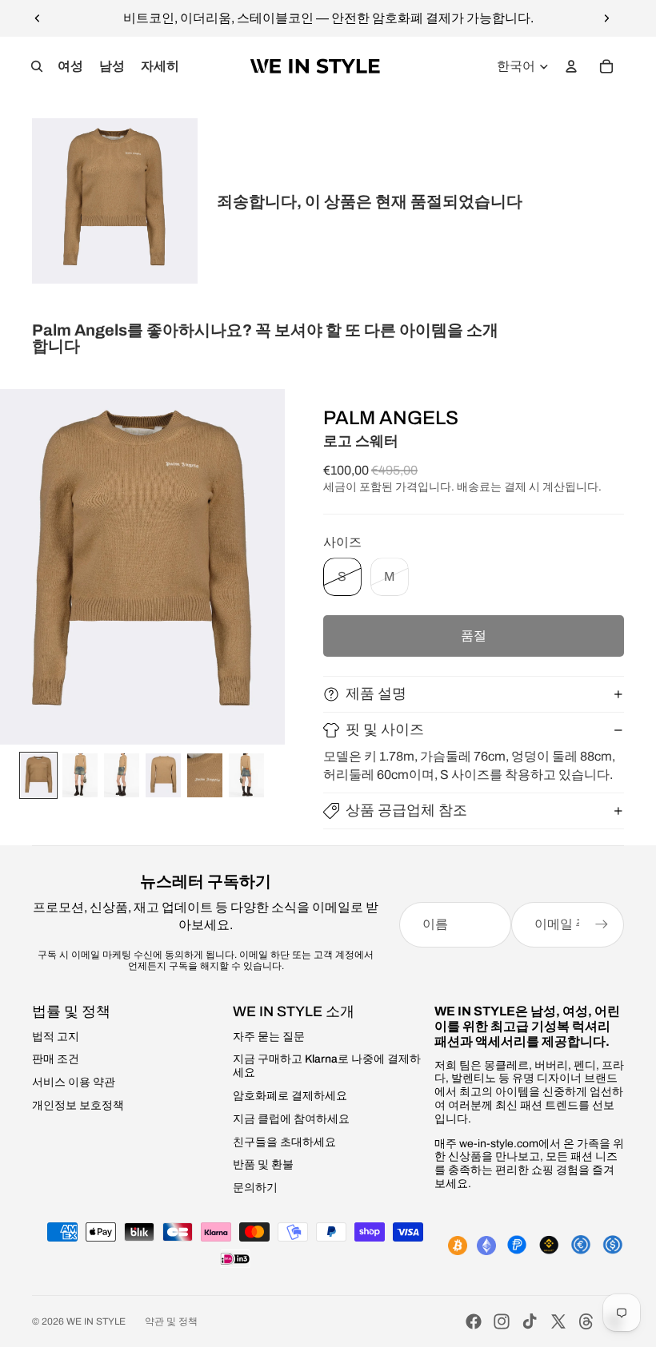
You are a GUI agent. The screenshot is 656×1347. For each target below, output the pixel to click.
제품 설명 (376, 693)
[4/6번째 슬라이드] (163, 775)
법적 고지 (55, 1037)
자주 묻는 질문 (269, 1037)
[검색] (36, 66)
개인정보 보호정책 (78, 1105)
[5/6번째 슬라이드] (204, 775)
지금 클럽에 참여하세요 (291, 1119)
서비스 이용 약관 (73, 1082)
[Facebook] (473, 1321)
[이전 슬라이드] (37, 18)
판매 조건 (55, 1059)
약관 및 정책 (171, 1321)
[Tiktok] (529, 1321)
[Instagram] (501, 1321)
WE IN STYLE (96, 1321)
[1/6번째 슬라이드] (38, 775)
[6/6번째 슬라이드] (246, 775)
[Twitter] (558, 1321)
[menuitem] (160, 66)
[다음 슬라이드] (606, 18)
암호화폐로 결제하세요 (290, 1096)
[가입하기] (601, 924)
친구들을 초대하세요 (284, 1142)
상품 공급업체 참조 (406, 810)
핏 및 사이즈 (385, 729)
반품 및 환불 (263, 1164)
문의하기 (255, 1188)
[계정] (571, 66)
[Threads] (586, 1321)
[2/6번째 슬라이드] (80, 775)
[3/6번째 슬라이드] (121, 775)
